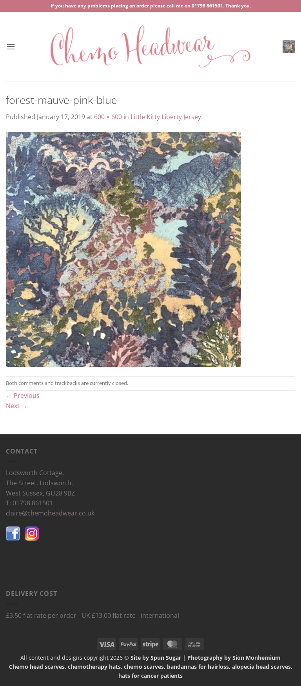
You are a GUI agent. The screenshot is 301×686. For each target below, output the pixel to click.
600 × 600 (108, 117)
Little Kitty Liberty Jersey (166, 117)
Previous (23, 395)
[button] (10, 46)
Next (16, 405)
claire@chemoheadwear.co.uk (50, 513)
